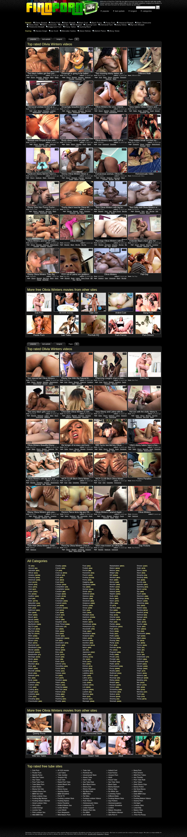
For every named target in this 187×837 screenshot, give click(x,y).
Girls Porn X (111, 815)
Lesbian (53, 111)
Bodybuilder (34, 654)
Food (86, 566)
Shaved (45, 383)
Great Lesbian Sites (38, 803)
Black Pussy (97, 23)
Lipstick (87, 692)
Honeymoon (88, 626)
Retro (114, 675)
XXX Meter (86, 815)
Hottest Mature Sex (64, 805)
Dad (59, 617)
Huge (50, 213)
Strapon (142, 601)
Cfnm (32, 696)
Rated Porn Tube (63, 782)
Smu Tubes (137, 782)
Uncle (140, 654)
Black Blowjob (69, 23)
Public (114, 664)
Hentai (87, 619)
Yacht (140, 694)
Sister (141, 568)
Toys (148, 146)
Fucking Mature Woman (40, 801)
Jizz (86, 659)
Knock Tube (111, 780)
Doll (157, 211)
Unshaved (142, 661)
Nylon (114, 601)
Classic (60, 568)
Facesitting (61, 666)
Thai (140, 631)
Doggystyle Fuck (54, 27)
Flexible (60, 701)
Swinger (142, 617)
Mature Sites (137, 810)
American (34, 580)
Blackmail (33, 645)
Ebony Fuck (55, 23)
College (60, 584)
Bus (31, 678)
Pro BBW (85, 812)
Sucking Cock (91, 25)
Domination (61, 643)
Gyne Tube (86, 780)
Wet (140, 682)
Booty (113, 213)
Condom (60, 591)
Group (142, 144)
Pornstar (71, 79)
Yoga (141, 696)
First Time (61, 689)
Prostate (114, 659)
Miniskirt (115, 577)
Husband (88, 636)
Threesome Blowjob (36, 27)
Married (87, 699)
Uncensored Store (89, 775)
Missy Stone (114, 31)
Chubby (60, 566)
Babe (105, 77)
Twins (140, 650)
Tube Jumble (61, 775)
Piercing (115, 638)
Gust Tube (60, 780)
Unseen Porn (112, 775)
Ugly (140, 652)
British (33, 668)
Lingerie (104, 179)
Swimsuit (142, 615)
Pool (113, 645)
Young (141, 699)
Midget (114, 573)
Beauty (83, 112)
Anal (100, 77)
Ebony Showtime (88, 789)
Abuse (107, 834)
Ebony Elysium (112, 787)
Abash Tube (86, 777)
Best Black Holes (88, 784)
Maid (86, 696)
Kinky (87, 661)
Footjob (87, 568)
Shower (157, 111)
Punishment (116, 666)
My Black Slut (87, 791)
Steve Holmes (85, 31)
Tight (141, 636)
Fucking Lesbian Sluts (65, 798)
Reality (115, 671)
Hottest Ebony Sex (38, 791)
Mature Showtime (113, 810)
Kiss (86, 664)
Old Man (115, 608)
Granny (88, 605)
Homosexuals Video (89, 803)
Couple (45, 146)
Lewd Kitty (136, 808)
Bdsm (32, 615)
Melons (114, 570)
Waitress (141, 675)
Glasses (88, 598)
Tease (141, 626)
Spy (140, 591)
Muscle (114, 589)
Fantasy (60, 673)
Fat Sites (85, 796)
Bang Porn (137, 770)
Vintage (142, 668)
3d (31, 566)
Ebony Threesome (49, 25)
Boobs (33, 659)
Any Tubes (35, 780)
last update (120, 11)
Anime (32, 584)
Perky (114, 633)
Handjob (81, 77)
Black (56, 77)
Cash (32, 687)
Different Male (112, 796)
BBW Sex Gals (36, 794)
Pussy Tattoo (70, 27)
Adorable (33, 570)
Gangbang (89, 584)
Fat (84, 79)
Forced (87, 570)
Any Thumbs (137, 777)
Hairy (46, 144)
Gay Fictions (111, 801)
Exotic (59, 661)
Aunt (31, 598)
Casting (33, 689)
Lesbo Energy (36, 808)
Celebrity (33, 694)
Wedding (142, 680)
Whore (141, 685)
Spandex (142, 584)
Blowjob (74, 77)
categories (147, 11)
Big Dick (33, 631)
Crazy (59, 598)
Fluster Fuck (35, 773)
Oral (109, 246)
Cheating (33, 699)
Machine (88, 694)
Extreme (60, 664)
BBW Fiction (137, 791)
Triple (140, 647)
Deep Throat (117, 211)
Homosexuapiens (113, 803)
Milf (91, 278)
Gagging (88, 582)
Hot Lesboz (35, 805)
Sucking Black (85, 27)
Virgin (141, 671)
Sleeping (142, 575)
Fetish (60, 682)
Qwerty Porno (36, 775)
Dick (108, 213)
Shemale (115, 701)
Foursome (88, 573)
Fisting (59, 694)
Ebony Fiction (138, 787)
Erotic (59, 654)
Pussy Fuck (110, 23)
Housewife (88, 629)
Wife (141, 687)
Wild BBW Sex (36, 815)
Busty (140, 111)
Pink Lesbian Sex (37, 812)
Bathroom (34, 610)
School (114, 687)
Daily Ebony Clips (139, 784)
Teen (106, 211)
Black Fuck (83, 23)
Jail (85, 650)
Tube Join (85, 770)
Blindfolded (34, 647)
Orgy (114, 615)
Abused (32, 568)
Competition (61, 587)
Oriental (115, 617)
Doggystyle (43, 213)
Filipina (60, 685)
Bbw (32, 612)
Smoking (142, 577)
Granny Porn (137, 801)
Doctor (59, 636)
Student (141, 608)
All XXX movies (62, 770)
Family (59, 671)
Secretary (115, 692)
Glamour (88, 596)
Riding (114, 680)
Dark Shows (35, 787)
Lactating (88, 671)
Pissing (114, 640)
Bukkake (33, 675)
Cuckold (60, 603)
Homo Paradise (62, 803)
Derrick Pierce (100, 31)
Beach (32, 617)
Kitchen (87, 666)
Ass (125, 111)
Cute (59, 612)
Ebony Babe (33, 25)
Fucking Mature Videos (141, 798)
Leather (87, 680)
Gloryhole (88, 178)
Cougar (60, 594)
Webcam (142, 678)
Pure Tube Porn (37, 782)
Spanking (142, 587)
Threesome (76, 112)
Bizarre (33, 640)
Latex (87, 675)
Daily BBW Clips (139, 794)
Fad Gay (136, 796)
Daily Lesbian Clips (38, 796)
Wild (141, 689)
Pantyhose (116, 626)
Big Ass (111, 179)
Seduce (114, 694)
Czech (59, 615)
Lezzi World (61, 810)
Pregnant (115, 652)
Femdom (61, 680)
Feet (59, 678)
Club (70, 482)
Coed (59, 582)
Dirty (59, 633)
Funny (87, 580)
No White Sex (112, 791)
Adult (109, 777)
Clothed (60, 575)
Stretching (142, 603)
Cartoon (33, 685)
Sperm (141, 589)
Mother (115, 587)
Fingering (123, 77)
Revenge (115, 678)
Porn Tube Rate (138, 780)
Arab (32, 589)
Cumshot (146, 111)
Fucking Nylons (62, 801)
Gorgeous (89, 603)
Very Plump (137, 812)
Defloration (60, 626)
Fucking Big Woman (38, 798)
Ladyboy (88, 673)
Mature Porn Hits (88, 810)
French (87, 575)
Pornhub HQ (86, 773)
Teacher (142, 624)
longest (133, 11)
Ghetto (87, 591)
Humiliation (89, 633)
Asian (32, 591)
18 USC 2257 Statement (95, 834)
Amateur (100, 278)
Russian (115, 685)
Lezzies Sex (35, 810)
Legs (87, 682)
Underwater (143, 657)
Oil (113, 605)
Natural (115, 591)
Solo (141, 580)
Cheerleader (113, 112)
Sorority (141, 582)
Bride (32, 666)
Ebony (33, 77)
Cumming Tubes (113, 794)
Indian (87, 638)
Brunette (39, 77)
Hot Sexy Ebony (139, 789)
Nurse (114, 598)
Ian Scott (54, 31)
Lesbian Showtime (114, 805)
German (88, 589)
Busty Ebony (121, 25)
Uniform (142, 659)
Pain (113, 622)
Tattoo (51, 383)
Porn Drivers (137, 773)
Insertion (88, 643)
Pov (46, 79)
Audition (33, 596)
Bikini (52, 77)
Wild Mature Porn (63, 815)
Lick (86, 687)
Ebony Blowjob (41, 23)
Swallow (142, 612)
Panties (115, 624)
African (33, 573)
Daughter (60, 622)
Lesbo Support (87, 808)
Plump (114, 643)
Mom (114, 580)
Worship (142, 692)
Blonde (69, 211)
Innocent (88, 640)
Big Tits (117, 179)
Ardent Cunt (111, 770)
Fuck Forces (111, 773)
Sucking (142, 213)
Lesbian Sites (138, 805)
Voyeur (142, 673)
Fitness (59, 696)
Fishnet (60, 692)
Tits (56, 449)
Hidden (88, 622)
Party (114, 629)
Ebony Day (86, 787)
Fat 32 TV (60, 796)
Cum (59, 605)
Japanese (89, 652)
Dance (59, 619)
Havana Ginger (41, 31)
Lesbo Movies (62, 808)
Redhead (115, 673)
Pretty (114, 654)
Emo (59, 652)
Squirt (141, 594)
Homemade (89, 624)
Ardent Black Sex (63, 784)
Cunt (78, 450)
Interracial (78, 79)
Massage (88, 701)
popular (106, 11)
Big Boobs (34, 624)
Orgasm (73, 517)
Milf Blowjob (77, 25)
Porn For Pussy (139, 815)
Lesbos (110, 808)
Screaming (116, 689)
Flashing (60, 699)
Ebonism (60, 787)
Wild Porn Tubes (139, 775)
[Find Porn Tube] (55, 16)
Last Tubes (61, 773)
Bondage (34, 657)
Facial (152, 111)
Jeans (87, 654)
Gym (86, 610)
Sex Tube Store (113, 782)
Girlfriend (41, 79)
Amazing (124, 415)
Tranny (142, 645)
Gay (86, 587)
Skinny (76, 179)
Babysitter (34, 603)
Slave (141, 573)
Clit (58, 570)
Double (60, 645)
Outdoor (49, 246)
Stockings (143, 112)
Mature (115, 568)
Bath (32, 608)
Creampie (113, 144)
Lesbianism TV (87, 805)
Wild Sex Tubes (37, 777)
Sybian (141, 619)
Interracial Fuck (106, 25)
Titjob (141, 638)
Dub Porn (34, 770)
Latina (78, 278)
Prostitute (115, 661)
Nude (114, 596)
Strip (141, 605)
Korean (87, 668)
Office (114, 603)
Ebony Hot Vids (37, 789)
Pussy (71, 179)
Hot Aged (136, 803)
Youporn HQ (61, 777)
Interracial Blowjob (126, 23)
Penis (114, 631)
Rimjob (114, 682)
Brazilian (33, 664)
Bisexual (33, 638)
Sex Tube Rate (87, 782)
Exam (59, 659)
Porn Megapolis (62, 812)
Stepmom (142, 596)
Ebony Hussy (61, 789)
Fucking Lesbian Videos (91, 798)
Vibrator (142, 666)
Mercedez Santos (69, 31)
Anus (32, 587)
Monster (115, 584)
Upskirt (142, 664)
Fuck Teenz (86, 801)
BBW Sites (86, 794)
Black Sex (64, 25)
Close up (83, 382)
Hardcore (46, 77)
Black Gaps (111, 784)
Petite (114, 636)
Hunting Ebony (62, 791)
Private (114, 657)
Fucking (82, 179)
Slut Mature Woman (114, 812)
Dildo (59, 631)
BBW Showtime (62, 794)
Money (114, 582)
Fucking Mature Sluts (115, 798)
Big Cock (88, 111)
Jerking (88, 657)
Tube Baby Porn (37, 784)
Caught (33, 692)
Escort (59, 657)
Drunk (59, 647)
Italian (87, 647)
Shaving (114, 699)
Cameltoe (34, 682)
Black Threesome (144, 23)
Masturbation (37, 112)
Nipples (115, 594)
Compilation (62, 589)
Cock (77, 146)
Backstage (34, 605)
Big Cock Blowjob (137, 25)
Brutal (32, 673)
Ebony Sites (111, 789)
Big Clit (33, 626)
